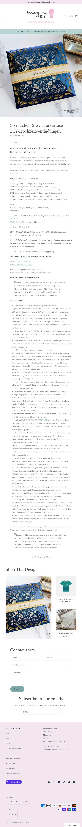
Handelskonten (11, 763)
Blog (7, 738)
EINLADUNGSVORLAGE (20, 261)
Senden (17, 689)
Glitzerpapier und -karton (66, 634)
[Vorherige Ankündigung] (4, 31)
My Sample (72, 825)
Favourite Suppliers (13, 773)
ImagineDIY (14, 822)
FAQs (8, 753)
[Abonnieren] (58, 712)
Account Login (11, 768)
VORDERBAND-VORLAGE (21, 265)
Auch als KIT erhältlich (19, 227)
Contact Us (10, 743)
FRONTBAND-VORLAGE (36, 420)
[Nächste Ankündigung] (77, 31)
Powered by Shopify (24, 822)
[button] (4, 15)
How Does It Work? (13, 758)
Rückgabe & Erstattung (14, 748)
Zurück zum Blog (42, 557)
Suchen (8, 733)
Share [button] (15, 142)
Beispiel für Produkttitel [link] (66, 599)
